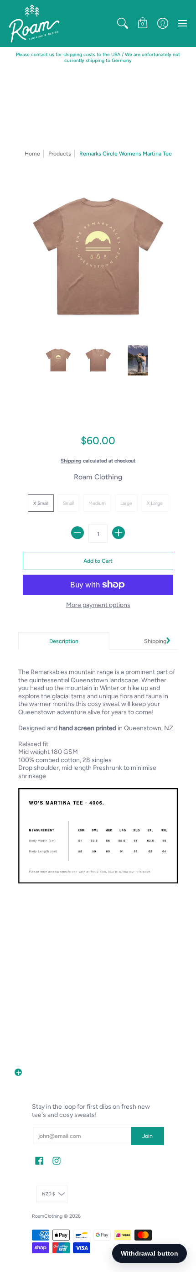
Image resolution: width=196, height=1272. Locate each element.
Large (126, 503)
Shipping (71, 460)
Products (59, 153)
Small (68, 503)
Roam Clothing (98, 476)
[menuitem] (123, 23)
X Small (40, 503)
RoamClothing (47, 1216)
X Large (155, 503)
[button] (123, 23)
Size (98, 490)
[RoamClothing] (34, 23)
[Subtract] (77, 532)
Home (32, 153)
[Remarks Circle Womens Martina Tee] (58, 360)
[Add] (118, 532)
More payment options (98, 605)
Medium (97, 503)
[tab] (63, 641)
